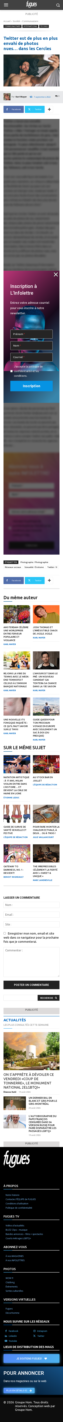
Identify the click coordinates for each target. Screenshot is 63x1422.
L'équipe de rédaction (45, 785)
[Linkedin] (6, 1336)
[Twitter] (34, 1336)
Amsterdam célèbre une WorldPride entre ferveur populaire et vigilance (16, 633)
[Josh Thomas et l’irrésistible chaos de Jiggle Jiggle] (46, 614)
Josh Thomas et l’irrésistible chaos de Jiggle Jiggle (45, 630)
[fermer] (56, 274)
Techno (44, 26)
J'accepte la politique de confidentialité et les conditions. (28, 371)
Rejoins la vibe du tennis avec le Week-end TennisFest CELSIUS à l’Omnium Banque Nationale (16, 680)
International (30, 26)
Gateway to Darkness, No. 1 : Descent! (13, 869)
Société (16, 21)
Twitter (40, 1336)
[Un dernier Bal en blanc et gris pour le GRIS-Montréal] (15, 1103)
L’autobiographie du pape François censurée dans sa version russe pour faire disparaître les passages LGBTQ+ (43, 1123)
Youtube (13, 1341)
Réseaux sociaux (13, 567)
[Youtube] (6, 1341)
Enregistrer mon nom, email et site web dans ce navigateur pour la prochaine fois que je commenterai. (31, 937)
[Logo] (31, 4)
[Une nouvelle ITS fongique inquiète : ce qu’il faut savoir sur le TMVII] (17, 707)
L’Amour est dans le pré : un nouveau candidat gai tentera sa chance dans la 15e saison (45, 680)
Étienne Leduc (11, 798)
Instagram (42, 1331)
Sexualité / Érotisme (34, 567)
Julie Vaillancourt (43, 837)
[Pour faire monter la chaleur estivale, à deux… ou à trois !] (46, 814)
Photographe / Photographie (34, 562)
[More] (49, 109)
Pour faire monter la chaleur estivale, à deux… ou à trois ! (46, 830)
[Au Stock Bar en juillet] (46, 764)
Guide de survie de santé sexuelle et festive (15, 830)
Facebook (13, 1331)
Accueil (7, 21)
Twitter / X (52, 567)
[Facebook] (6, 1331)
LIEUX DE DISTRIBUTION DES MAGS (29, 1347)
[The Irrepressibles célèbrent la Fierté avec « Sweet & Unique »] (46, 853)
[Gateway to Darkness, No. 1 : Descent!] (17, 853)
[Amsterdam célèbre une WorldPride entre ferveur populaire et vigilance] (17, 614)
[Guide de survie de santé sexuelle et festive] (17, 814)
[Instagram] (34, 1331)
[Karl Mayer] (8, 96)
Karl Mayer (21, 96)
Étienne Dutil (10, 1092)
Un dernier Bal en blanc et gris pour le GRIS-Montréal (43, 1100)
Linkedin (13, 1336)
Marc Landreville (42, 880)
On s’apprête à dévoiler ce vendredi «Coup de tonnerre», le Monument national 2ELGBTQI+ (29, 1080)
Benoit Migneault (14, 877)
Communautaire (30, 21)
